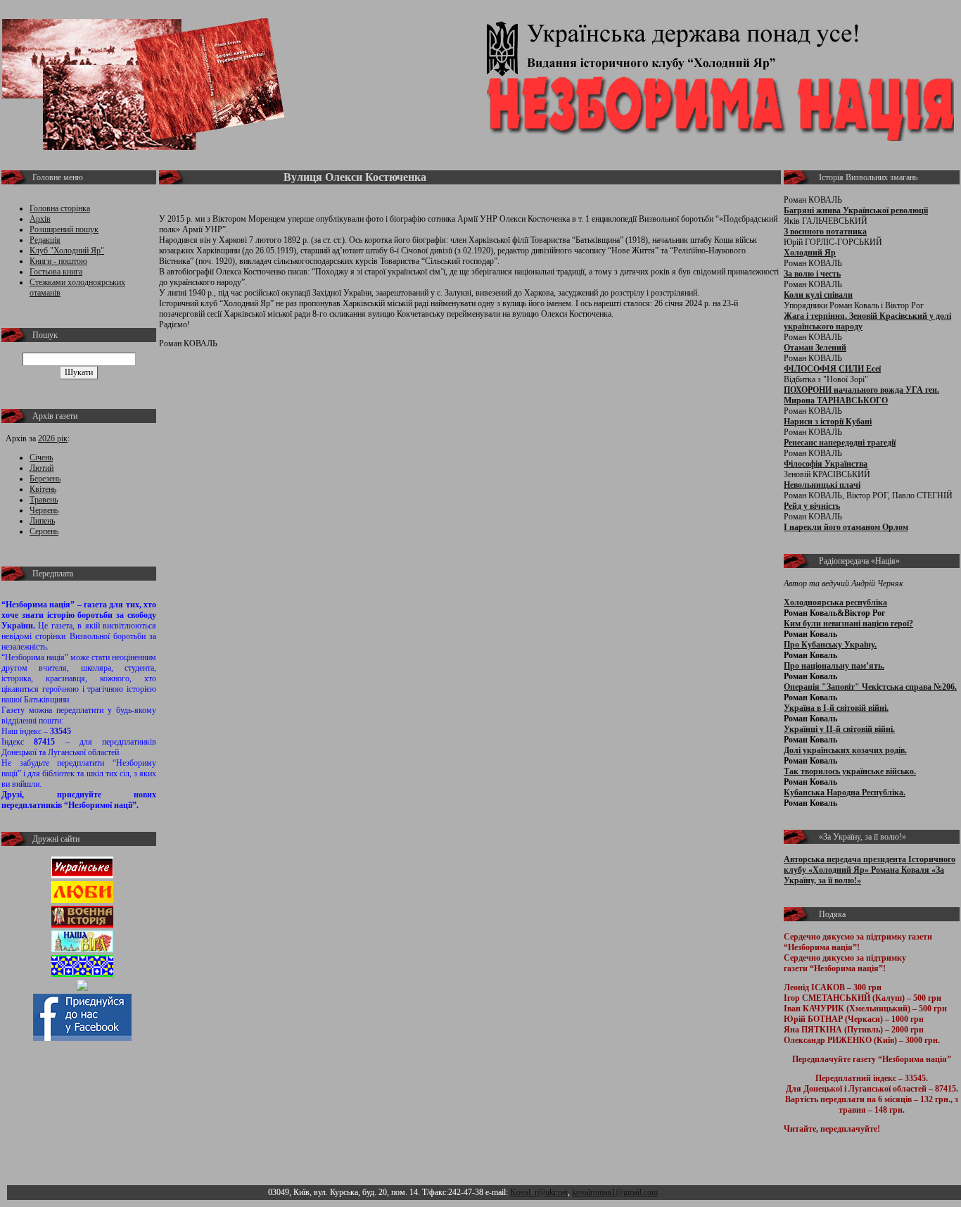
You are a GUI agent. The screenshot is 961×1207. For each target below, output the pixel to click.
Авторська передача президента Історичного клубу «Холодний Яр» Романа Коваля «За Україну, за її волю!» (869, 869)
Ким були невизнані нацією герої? (848, 623)
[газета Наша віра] (82, 949)
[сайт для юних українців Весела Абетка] (82, 900)
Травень (44, 500)
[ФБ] (82, 1038)
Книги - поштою (58, 261)
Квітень (43, 489)
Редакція (45, 240)
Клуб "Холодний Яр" (67, 250)
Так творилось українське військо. (850, 771)
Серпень (44, 531)
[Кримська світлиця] (82, 974)
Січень (41, 457)
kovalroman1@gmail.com (615, 1192)
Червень (44, 510)
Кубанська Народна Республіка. (844, 792)
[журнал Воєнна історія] (82, 925)
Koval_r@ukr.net (539, 1192)
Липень (42, 521)
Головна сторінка (60, 208)
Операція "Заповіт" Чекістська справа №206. (870, 687)
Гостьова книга (56, 272)
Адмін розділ (683, 1192)
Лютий (41, 468)
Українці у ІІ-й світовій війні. (839, 729)
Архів (40, 219)
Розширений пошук (64, 229)
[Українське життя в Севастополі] (82, 875)
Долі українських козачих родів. (845, 750)
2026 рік (53, 438)
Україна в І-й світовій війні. (836, 708)
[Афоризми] (82, 988)
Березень (45, 479)
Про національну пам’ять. (834, 666)
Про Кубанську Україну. (830, 645)
